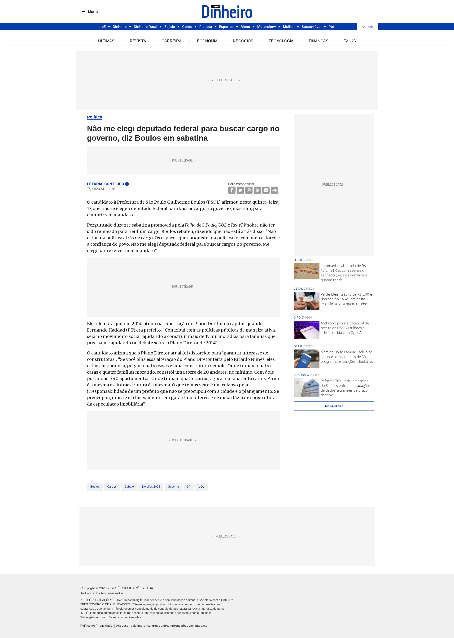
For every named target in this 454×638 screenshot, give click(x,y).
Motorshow (266, 27)
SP (189, 486)
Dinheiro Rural (145, 27)
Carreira (172, 41)
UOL (201, 486)
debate (129, 486)
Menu (245, 27)
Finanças (318, 41)
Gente (187, 27)
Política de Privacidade (96, 625)
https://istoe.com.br (95, 617)
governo (173, 486)
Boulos (94, 486)
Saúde (169, 27)
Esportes (226, 27)
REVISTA (138, 41)
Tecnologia (281, 41)
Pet (331, 27)
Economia (207, 41)
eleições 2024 (151, 486)
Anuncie (368, 27)
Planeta (205, 27)
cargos (112, 486)
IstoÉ (102, 27)
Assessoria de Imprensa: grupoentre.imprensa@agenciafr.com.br (162, 625)
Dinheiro (120, 27)
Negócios (243, 41)
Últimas (106, 41)
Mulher (289, 27)
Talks (350, 41)
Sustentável (312, 27)
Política (94, 117)
